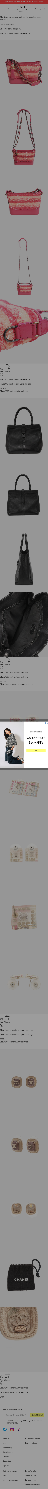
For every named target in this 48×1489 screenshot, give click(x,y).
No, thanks (36, 754)
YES (36, 750)
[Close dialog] (46, 723)
